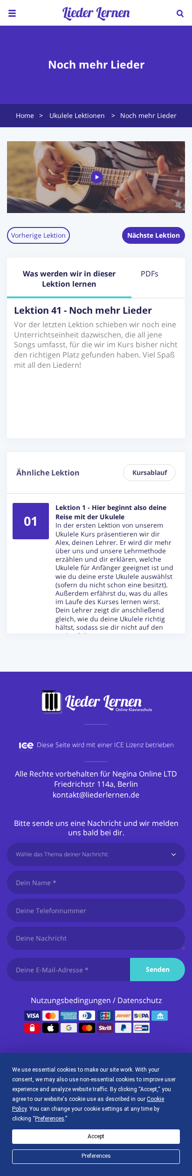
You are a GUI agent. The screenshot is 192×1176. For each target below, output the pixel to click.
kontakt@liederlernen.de (96, 795)
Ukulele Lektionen (77, 115)
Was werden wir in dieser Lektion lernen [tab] (69, 278)
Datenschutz (139, 1000)
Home (25, 115)
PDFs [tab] (149, 273)
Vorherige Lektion (38, 235)
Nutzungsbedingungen (71, 1000)
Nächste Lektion (153, 235)
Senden (158, 969)
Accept (96, 1136)
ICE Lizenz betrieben (144, 744)
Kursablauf (149, 472)
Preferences (96, 1156)
